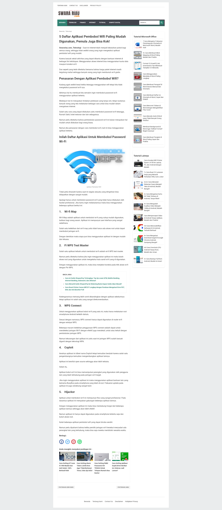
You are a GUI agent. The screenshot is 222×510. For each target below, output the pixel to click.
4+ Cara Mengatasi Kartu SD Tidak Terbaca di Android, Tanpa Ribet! (153, 196)
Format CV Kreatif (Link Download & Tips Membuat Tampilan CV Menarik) (152, 66)
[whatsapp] (79, 441)
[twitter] (67, 441)
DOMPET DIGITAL (114, 22)
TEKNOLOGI (72, 22)
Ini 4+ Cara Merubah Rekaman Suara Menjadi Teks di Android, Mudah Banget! (153, 185)
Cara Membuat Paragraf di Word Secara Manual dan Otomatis (152, 87)
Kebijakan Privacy (131, 501)
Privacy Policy (95, 5)
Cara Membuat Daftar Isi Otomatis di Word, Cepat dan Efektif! (153, 97)
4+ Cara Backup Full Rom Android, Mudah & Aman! (153, 260)
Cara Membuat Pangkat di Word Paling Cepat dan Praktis (152, 139)
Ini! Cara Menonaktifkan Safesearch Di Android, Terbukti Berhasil (152, 228)
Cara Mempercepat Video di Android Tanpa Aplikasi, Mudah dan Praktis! (153, 218)
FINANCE (83, 22)
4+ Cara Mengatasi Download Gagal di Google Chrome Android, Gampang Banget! (153, 239)
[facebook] (61, 441)
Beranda (62, 22)
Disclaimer (84, 5)
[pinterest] (73, 441)
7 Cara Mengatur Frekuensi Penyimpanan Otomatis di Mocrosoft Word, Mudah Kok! (152, 44)
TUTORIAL (102, 22)
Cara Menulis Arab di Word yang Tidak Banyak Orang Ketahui (152, 118)
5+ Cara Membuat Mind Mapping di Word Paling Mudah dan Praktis (151, 55)
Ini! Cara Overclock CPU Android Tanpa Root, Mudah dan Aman (152, 250)
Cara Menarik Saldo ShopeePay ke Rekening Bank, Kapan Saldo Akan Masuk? (93, 284)
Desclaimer (119, 501)
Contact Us (73, 5)
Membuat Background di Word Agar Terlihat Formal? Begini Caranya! (152, 129)
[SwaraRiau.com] (68, 13)
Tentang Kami (62, 5)
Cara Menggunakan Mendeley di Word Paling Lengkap (151, 76)
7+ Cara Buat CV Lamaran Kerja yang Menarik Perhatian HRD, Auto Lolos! (153, 174)
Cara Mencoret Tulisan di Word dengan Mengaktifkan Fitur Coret (153, 108)
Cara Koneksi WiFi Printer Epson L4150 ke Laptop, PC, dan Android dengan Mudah (153, 163)
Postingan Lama (123, 487)
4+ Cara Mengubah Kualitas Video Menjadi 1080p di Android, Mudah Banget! (153, 207)
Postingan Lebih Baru (66, 487)
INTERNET (92, 22)
